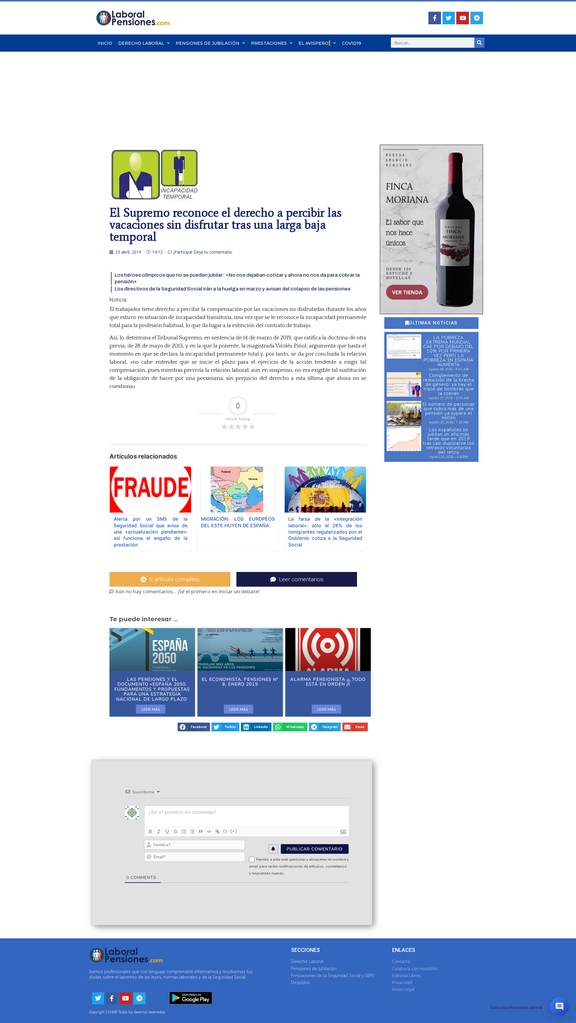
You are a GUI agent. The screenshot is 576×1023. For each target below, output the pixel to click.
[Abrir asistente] (559, 1006)
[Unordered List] (192, 831)
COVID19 (351, 43)
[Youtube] (462, 18)
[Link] (217, 831)
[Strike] (175, 831)
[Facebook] (434, 18)
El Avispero (313, 43)
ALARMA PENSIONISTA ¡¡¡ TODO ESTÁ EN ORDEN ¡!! (328, 682)
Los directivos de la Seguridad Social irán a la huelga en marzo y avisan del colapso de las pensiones (232, 289)
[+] (233, 831)
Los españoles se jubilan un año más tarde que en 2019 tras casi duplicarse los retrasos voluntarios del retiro (448, 441)
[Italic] (158, 831)
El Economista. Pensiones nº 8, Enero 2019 (240, 682)
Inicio (105, 43)
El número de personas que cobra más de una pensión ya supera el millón (449, 411)
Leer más (150, 709)
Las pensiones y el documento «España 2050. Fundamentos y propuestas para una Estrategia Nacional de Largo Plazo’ (152, 689)
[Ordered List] (184, 831)
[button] (194, 727)
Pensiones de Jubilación (207, 43)
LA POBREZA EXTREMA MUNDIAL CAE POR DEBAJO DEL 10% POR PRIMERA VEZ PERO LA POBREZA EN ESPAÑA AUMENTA (448, 351)
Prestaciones (269, 43)
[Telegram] (476, 18)
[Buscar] (479, 43)
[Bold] (150, 831)
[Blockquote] (200, 831)
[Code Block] (209, 831)
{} (225, 831)
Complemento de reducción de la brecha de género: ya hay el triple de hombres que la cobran (448, 384)
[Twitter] (448, 18)
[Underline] (167, 831)
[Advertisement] (288, 97)
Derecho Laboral (141, 43)
